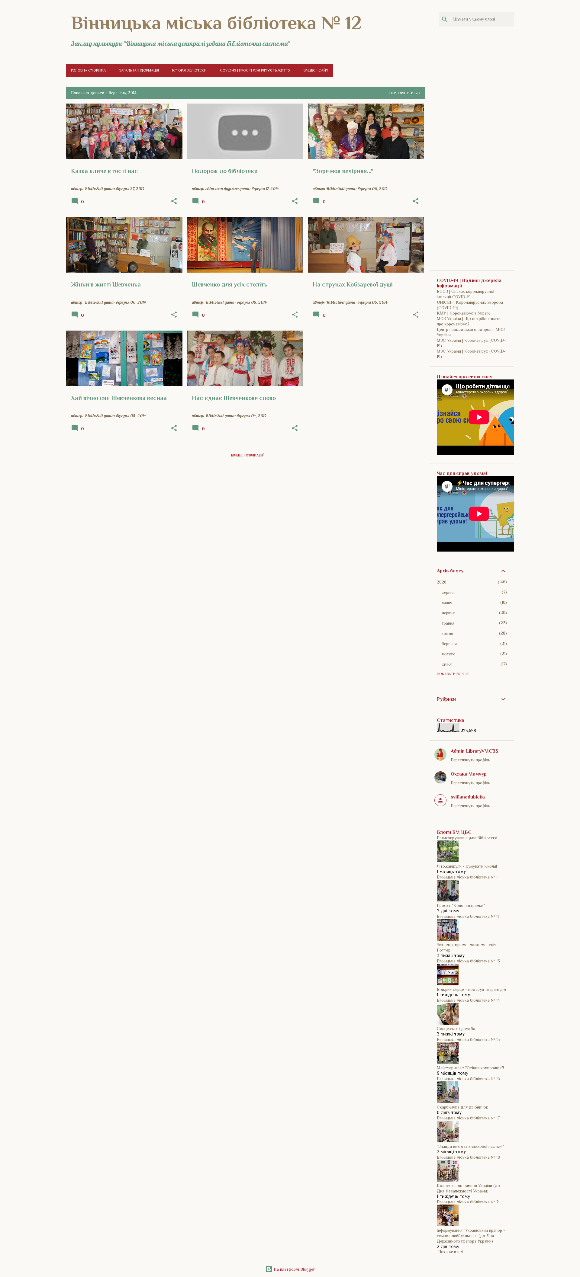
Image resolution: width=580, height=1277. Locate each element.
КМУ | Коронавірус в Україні (464, 313)
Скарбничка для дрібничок (462, 1107)
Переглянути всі (404, 93)
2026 (441, 582)
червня (448, 612)
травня (448, 623)
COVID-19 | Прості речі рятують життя (255, 70)
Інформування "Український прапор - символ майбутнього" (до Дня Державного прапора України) (471, 1235)
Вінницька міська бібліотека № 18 (468, 1157)
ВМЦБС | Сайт (316, 70)
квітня (447, 633)
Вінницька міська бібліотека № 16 (468, 1078)
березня (449, 643)
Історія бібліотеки (189, 70)
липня (447, 602)
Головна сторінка (88, 70)
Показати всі (450, 1251)
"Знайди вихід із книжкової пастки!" (470, 1146)
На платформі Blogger (293, 1269)
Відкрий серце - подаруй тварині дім (471, 989)
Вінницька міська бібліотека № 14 (468, 1000)
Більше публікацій (248, 455)
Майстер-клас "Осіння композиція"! (470, 1067)
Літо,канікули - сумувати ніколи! (467, 866)
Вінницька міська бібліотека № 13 (468, 961)
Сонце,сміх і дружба (456, 1028)
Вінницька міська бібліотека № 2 (468, 1201)
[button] (174, 201)
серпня (448, 592)
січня (447, 664)
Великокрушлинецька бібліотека (467, 837)
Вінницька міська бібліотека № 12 (216, 22)
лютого (449, 653)
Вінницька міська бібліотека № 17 (468, 1117)
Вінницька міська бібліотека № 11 (468, 916)
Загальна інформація (139, 70)
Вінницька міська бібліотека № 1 (467, 877)
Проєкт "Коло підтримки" (461, 905)
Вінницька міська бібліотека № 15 (468, 1039)
